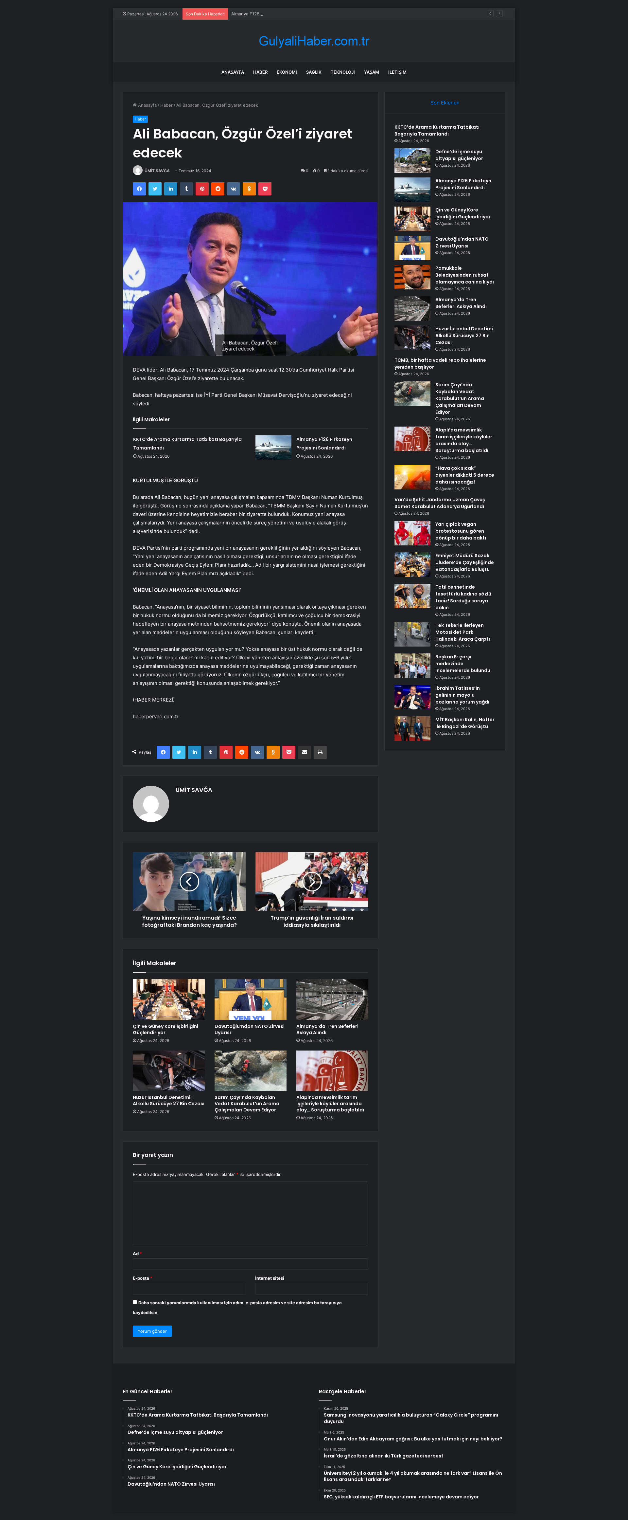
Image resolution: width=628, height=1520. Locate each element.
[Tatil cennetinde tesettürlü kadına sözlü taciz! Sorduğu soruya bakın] (412, 596)
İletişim (397, 72)
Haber (260, 72)
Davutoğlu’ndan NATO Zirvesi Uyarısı (250, 1029)
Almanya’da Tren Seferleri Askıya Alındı (327, 1029)
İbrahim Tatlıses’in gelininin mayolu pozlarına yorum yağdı (462, 695)
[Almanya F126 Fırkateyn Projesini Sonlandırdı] (273, 447)
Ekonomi (287, 72)
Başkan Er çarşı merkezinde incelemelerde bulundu (462, 663)
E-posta (142, 1278)
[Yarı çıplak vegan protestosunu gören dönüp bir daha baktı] (412, 533)
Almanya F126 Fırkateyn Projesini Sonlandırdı (276, 13)
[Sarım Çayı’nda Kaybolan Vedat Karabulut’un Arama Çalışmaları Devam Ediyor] (251, 1071)
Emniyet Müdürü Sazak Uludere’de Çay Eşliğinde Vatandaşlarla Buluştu (464, 562)
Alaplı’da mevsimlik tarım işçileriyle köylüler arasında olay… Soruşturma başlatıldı (330, 1103)
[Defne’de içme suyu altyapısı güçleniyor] (412, 160)
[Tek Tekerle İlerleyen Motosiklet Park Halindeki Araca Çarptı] (412, 634)
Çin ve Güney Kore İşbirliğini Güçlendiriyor (165, 1029)
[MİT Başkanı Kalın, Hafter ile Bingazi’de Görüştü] (412, 728)
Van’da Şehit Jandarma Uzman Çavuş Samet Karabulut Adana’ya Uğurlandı (439, 503)
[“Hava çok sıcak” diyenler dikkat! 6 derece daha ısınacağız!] (412, 477)
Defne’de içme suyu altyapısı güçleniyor (459, 155)
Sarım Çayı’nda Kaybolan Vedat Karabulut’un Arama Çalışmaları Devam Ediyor (247, 1103)
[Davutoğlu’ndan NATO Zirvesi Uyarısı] (251, 999)
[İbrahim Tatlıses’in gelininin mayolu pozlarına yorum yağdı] (412, 697)
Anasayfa (232, 72)
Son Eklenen (445, 103)
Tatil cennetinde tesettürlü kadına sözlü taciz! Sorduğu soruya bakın (463, 597)
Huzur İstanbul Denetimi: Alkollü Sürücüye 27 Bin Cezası (168, 1100)
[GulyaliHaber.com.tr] (314, 41)
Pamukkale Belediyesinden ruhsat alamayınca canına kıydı (464, 275)
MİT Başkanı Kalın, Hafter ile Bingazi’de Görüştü (465, 723)
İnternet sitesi (269, 1278)
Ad (137, 1253)
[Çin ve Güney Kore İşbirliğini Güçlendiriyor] (169, 999)
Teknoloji (343, 72)
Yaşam (371, 72)
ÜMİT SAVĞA (157, 170)
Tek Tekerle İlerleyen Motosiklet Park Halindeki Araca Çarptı (462, 632)
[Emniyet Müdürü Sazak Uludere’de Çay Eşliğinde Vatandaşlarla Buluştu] (412, 564)
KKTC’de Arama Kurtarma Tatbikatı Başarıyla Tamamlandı (437, 130)
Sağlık (314, 72)
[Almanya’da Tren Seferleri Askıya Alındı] (332, 999)
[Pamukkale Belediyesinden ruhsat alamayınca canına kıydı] (412, 277)
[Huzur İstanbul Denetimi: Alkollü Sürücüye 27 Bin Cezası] (169, 1071)
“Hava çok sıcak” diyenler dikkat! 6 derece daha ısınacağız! (464, 475)
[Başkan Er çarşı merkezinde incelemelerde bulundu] (412, 665)
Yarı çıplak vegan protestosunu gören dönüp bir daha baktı (460, 531)
